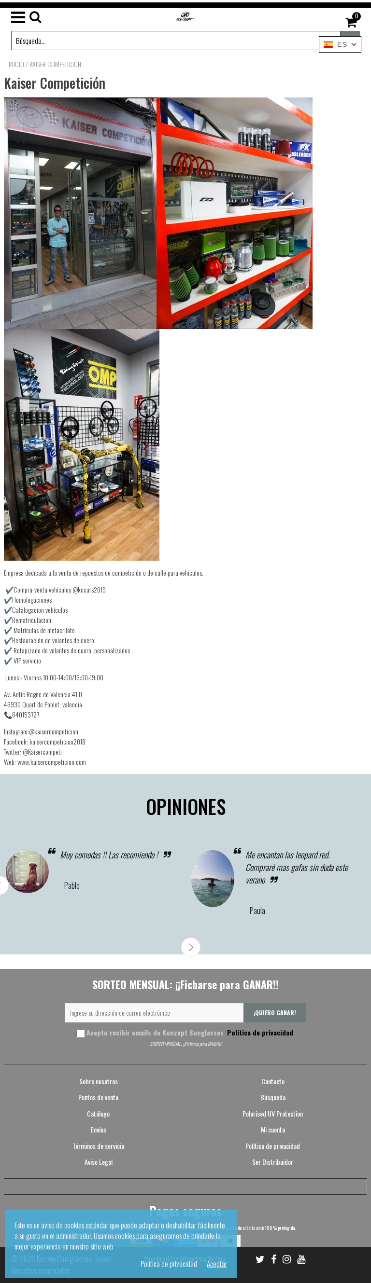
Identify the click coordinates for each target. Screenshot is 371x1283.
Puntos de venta (98, 1097)
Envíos (98, 1129)
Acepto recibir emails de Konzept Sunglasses (189, 1032)
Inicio (16, 64)
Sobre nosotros (98, 1081)
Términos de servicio (98, 1146)
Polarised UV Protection (273, 1113)
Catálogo (98, 1113)
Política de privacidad (259, 1032)
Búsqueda (272, 1097)
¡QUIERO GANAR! (275, 1012)
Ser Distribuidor (272, 1162)
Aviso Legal (99, 1162)
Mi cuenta (273, 1129)
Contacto (273, 1081)
